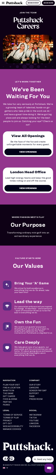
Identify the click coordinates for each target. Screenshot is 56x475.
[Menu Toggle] (3, 2)
